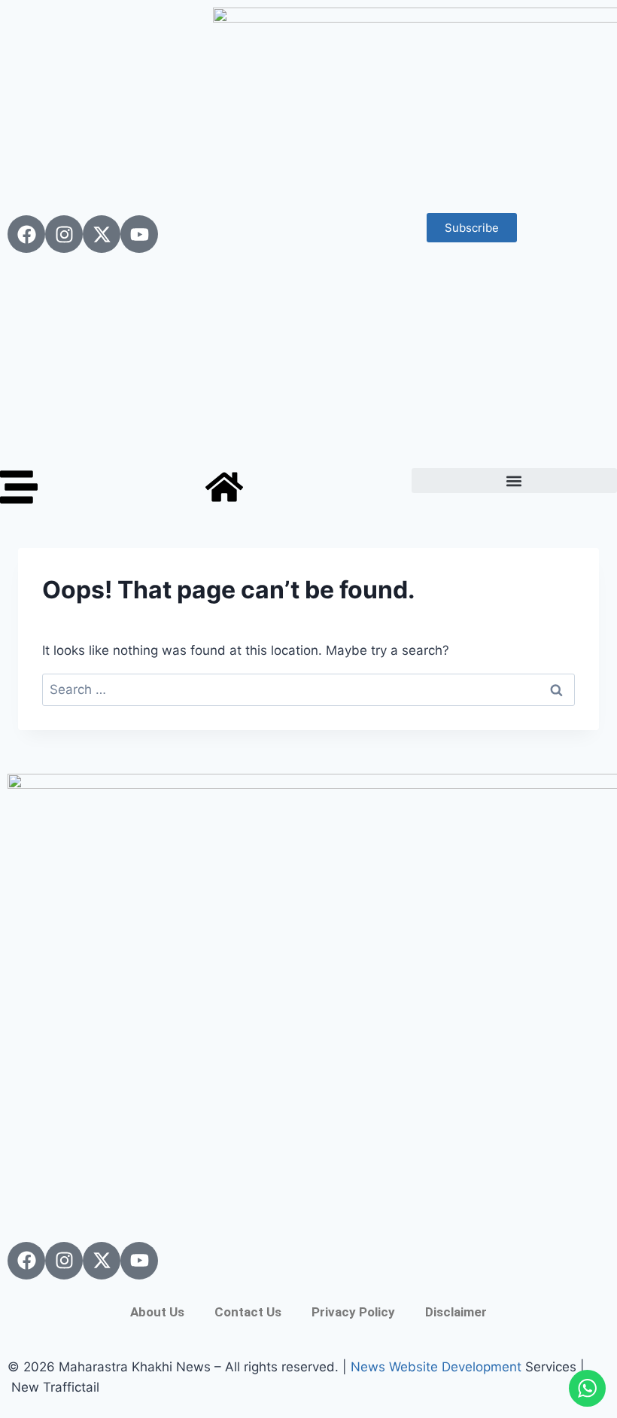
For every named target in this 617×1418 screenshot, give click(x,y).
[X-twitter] (101, 234)
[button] (514, 480)
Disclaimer (456, 1311)
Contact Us (247, 1311)
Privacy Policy (353, 1311)
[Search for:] (308, 689)
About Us (157, 1311)
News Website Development (436, 1366)
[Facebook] (26, 234)
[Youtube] (139, 234)
